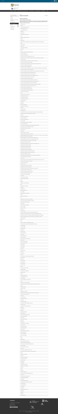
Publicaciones (12, 27)
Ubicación (11, 18)
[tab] (14, 17)
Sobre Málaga (12, 29)
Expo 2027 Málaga (13, 15)
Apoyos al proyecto (12, 23)
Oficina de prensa (12, 26)
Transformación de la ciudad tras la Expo (14, 20)
